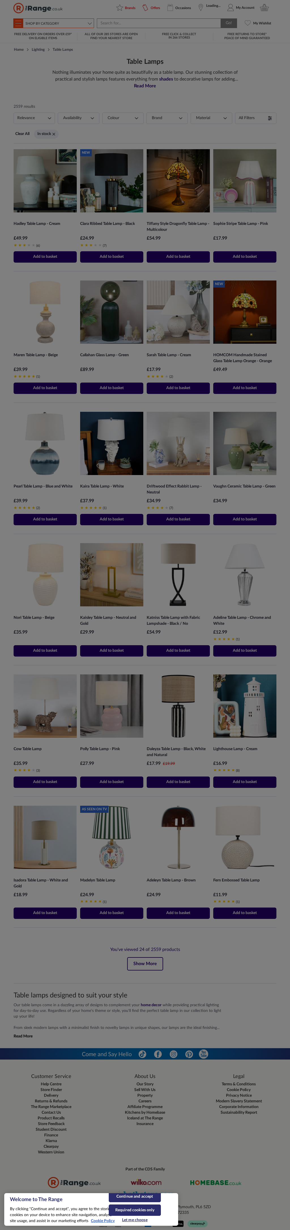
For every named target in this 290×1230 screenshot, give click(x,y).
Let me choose (135, 1220)
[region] (91, 1209)
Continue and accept (134, 1197)
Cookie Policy (103, 1221)
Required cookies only (134, 1210)
